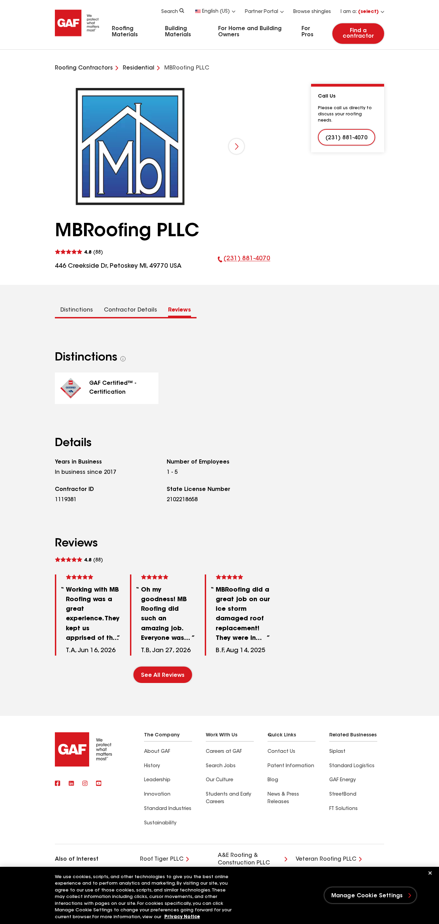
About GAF (157, 751)
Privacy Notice (182, 917)
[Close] (430, 873)
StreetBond (342, 794)
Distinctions (76, 310)
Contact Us (281, 751)
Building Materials (178, 32)
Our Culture (219, 780)
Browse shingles (312, 12)
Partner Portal (261, 12)
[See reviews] (79, 252)
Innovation (157, 794)
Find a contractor (358, 33)
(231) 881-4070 (244, 263)
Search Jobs (221, 766)
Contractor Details (130, 310)
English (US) (216, 11)
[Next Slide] (236, 146)
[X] (71, 784)
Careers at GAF (224, 751)
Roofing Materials (125, 32)
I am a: (360, 12)
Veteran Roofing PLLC (326, 859)
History (152, 766)
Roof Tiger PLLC (161, 859)
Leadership (157, 780)
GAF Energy (342, 780)
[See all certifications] (123, 359)
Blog (273, 780)
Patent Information (291, 766)
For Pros (307, 32)
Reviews (179, 310)
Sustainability (160, 823)
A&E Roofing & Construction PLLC (244, 859)
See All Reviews (163, 675)
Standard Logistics (352, 766)
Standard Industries (167, 809)
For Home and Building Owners (250, 32)
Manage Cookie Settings (367, 896)
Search (169, 12)
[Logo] (77, 39)
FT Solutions (343, 809)
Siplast (337, 751)
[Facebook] (57, 784)
